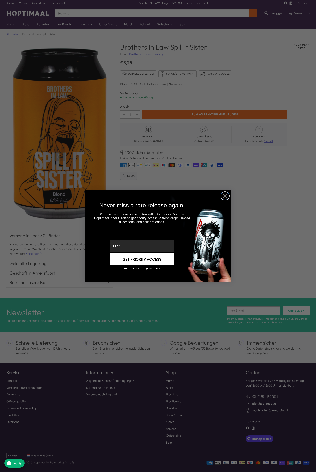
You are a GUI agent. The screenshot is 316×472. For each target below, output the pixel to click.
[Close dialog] (225, 196)
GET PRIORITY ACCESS (142, 259)
